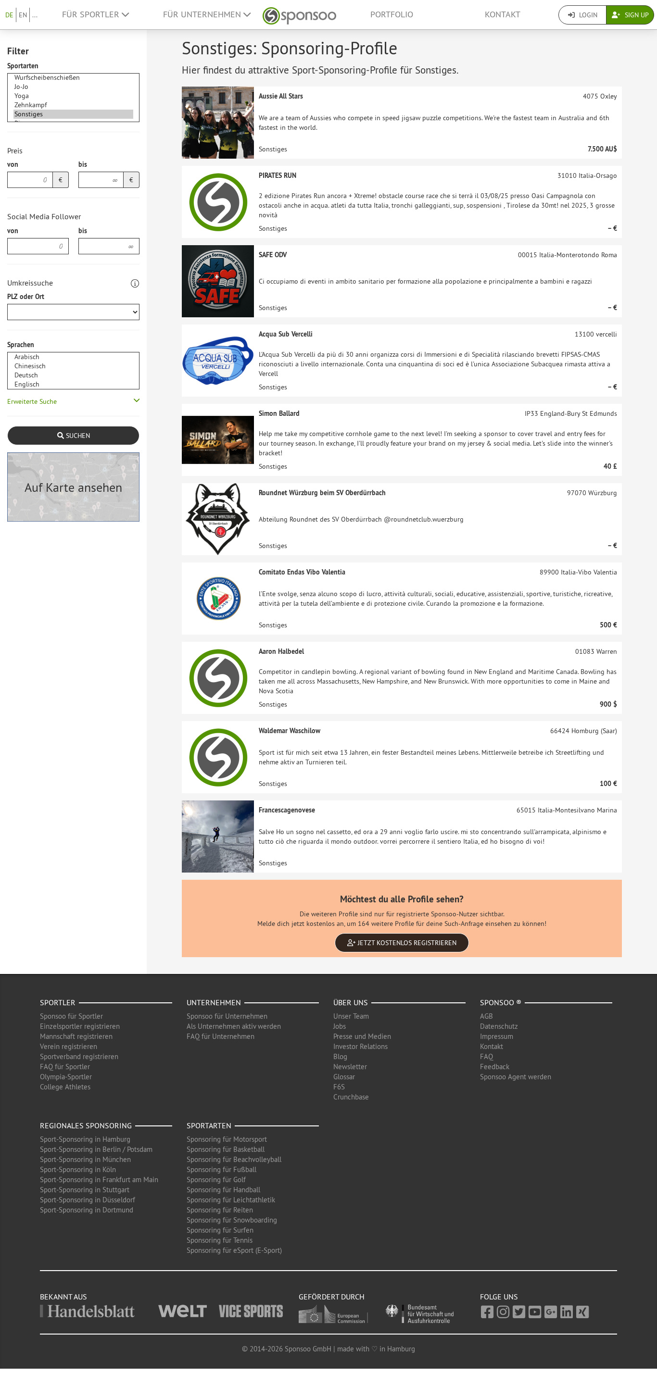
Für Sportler (92, 14)
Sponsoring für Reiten (220, 1209)
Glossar (344, 1076)
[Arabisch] (73, 357)
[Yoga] (73, 95)
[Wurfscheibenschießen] (73, 77)
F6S (339, 1086)
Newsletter (350, 1066)
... (35, 15)
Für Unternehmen (203, 14)
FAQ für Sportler (65, 1066)
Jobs (339, 1026)
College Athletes (65, 1086)
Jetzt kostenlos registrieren (406, 942)
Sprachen (20, 344)
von (12, 164)
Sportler (58, 1002)
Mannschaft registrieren (76, 1036)
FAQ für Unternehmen (220, 1036)
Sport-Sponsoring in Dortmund (86, 1209)
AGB (486, 1016)
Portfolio (391, 14)
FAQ (486, 1056)
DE (9, 15)
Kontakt (502, 14)
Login (587, 15)
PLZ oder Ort (25, 296)
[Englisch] (73, 384)
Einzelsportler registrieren (80, 1026)
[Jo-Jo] (73, 86)
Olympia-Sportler (66, 1076)
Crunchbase (351, 1096)
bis (82, 164)
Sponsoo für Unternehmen (227, 1016)
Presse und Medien (362, 1036)
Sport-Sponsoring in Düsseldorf (87, 1199)
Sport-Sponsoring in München (85, 1159)
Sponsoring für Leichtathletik (231, 1199)
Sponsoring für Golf (216, 1179)
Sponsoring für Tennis (220, 1240)
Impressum (496, 1036)
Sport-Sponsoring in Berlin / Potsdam (96, 1149)
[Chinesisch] (73, 366)
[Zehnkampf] (73, 105)
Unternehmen (214, 1002)
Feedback (494, 1066)
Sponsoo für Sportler (71, 1016)
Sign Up (636, 15)
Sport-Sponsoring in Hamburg (85, 1139)
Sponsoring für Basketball (226, 1149)
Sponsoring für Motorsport (227, 1139)
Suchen (77, 435)
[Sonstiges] (73, 114)
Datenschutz (499, 1026)
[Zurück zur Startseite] (299, 15)
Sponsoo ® (500, 1002)
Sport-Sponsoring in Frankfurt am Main (99, 1179)
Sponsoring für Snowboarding (232, 1219)
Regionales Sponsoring (86, 1125)
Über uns (350, 1002)
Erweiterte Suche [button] (32, 401)
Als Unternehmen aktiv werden (234, 1026)
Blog (340, 1056)
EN (23, 15)
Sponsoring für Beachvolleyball (234, 1159)
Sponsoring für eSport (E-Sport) (234, 1250)
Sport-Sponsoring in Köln (78, 1169)
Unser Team (351, 1016)
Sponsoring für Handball (223, 1189)
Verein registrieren (68, 1046)
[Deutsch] (73, 375)
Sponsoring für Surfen (220, 1230)
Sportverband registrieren (79, 1056)
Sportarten (22, 66)
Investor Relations (360, 1046)
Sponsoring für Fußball (221, 1169)
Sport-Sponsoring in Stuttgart (84, 1189)
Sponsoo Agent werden (515, 1076)
